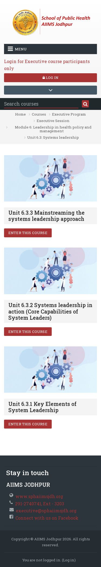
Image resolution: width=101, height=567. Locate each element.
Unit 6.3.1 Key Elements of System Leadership (42, 407)
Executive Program (69, 114)
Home (20, 114)
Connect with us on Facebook (46, 518)
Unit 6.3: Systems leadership (53, 137)
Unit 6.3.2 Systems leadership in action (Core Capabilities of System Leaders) (50, 311)
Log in (51, 77)
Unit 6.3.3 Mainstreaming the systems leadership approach (46, 215)
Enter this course (27, 232)
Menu (21, 49)
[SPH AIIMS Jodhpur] (50, 21)
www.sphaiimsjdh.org (39, 496)
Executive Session (53, 120)
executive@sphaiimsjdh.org (46, 510)
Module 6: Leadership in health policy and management (53, 129)
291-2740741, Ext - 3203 (39, 503)
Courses (39, 114)
